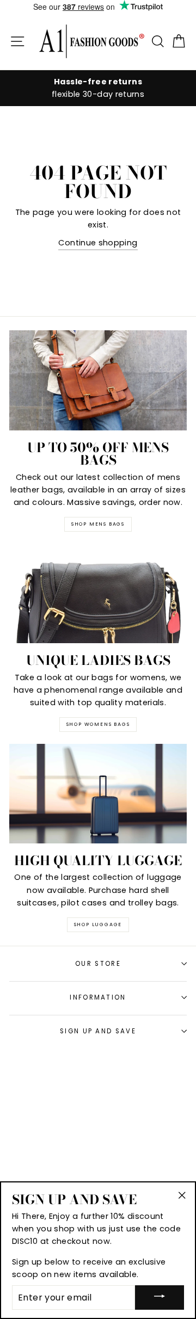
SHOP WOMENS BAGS (98, 724)
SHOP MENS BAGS (98, 524)
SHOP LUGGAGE (98, 924)
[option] (98, 88)
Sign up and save (98, 1031)
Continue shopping (97, 242)
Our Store (98, 963)
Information (98, 997)
